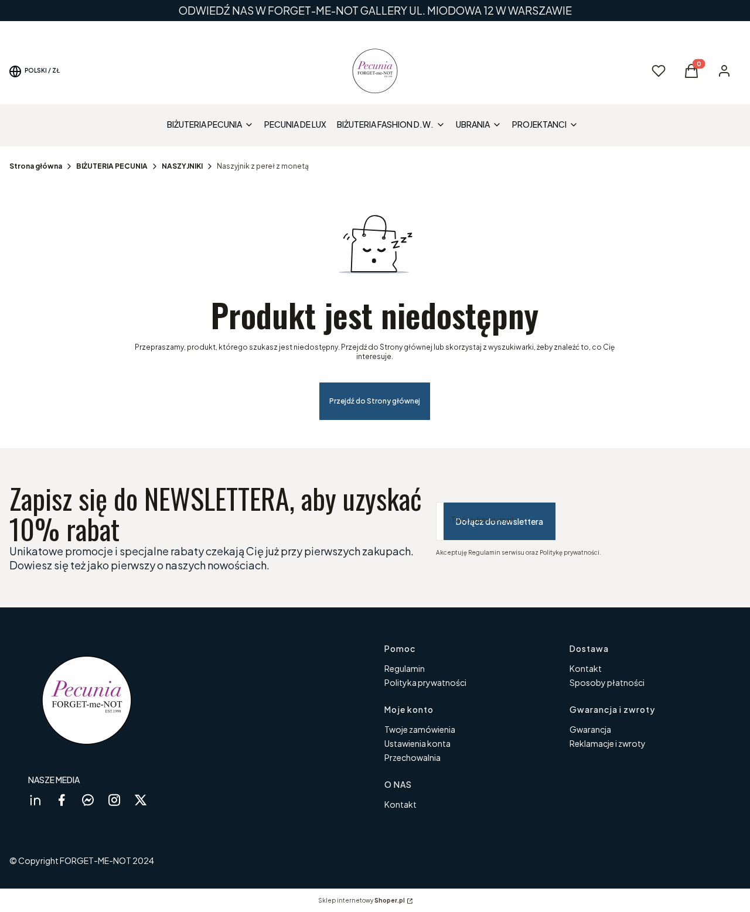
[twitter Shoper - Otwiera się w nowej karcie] (141, 800)
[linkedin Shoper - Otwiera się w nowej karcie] (35, 800)
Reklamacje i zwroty (608, 743)
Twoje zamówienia (419, 729)
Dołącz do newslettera (499, 521)
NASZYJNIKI (182, 166)
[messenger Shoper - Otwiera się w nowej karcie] (88, 800)
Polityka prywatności (425, 682)
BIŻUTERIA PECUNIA (112, 166)
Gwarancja (590, 729)
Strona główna (35, 166)
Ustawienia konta (417, 743)
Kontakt (586, 668)
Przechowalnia (412, 757)
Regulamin (404, 668)
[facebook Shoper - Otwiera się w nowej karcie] (61, 800)
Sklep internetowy (361, 900)
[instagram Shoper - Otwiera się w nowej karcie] (114, 800)
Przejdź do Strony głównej (374, 401)
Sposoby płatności (607, 682)
